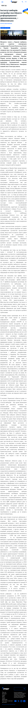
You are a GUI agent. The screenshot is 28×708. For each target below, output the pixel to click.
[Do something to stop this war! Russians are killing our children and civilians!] (25, 11)
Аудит (3, 695)
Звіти (3, 696)
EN (25, 1)
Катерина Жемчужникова (6, 23)
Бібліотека (4, 699)
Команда (4, 693)
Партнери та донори (7, 700)
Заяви (3, 698)
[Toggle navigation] (2, 1)
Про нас (4, 692)
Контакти (4, 702)
